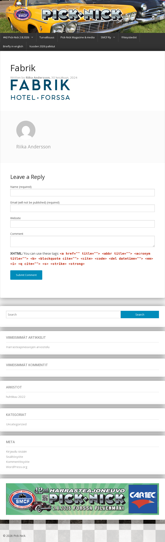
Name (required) (21, 187)
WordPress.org (16, 467)
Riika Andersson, (38, 77)
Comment (16, 234)
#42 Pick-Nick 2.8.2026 (16, 37)
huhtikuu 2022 (15, 397)
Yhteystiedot (129, 37)
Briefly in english (13, 46)
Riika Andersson (33, 146)
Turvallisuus (46, 37)
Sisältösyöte (14, 457)
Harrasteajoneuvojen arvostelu (28, 347)
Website (15, 218)
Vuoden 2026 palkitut (42, 46)
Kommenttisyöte (18, 462)
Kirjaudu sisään (16, 451)
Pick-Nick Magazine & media (78, 37)
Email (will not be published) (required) (35, 202)
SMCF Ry (106, 37)
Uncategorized (16, 424)
